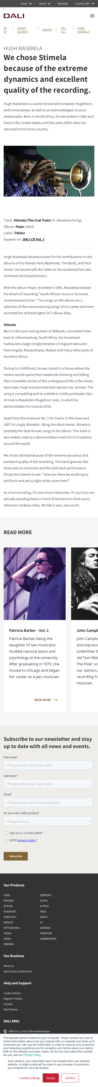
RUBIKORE (10, 911)
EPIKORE (9, 900)
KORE (7, 895)
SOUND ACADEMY (22, 29)
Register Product (13, 998)
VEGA (43, 911)
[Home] (14, 16)
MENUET (8, 922)
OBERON (9, 944)
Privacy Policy (32, 1055)
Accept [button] (50, 1078)
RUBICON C (10, 917)
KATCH (44, 917)
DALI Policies (11, 1009)
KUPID (43, 900)
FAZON (7, 933)
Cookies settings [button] (29, 1078)
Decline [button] (70, 1078)
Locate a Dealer (12, 993)
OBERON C (46, 895)
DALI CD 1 (63, 29)
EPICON (8, 906)
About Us (9, 966)
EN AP (5, 29)
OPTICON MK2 (12, 927)
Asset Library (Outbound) (18, 971)
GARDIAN (45, 927)
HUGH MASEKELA (83, 29)
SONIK (7, 938)
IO (41, 922)
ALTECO (44, 906)
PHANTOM (46, 933)
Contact (8, 1004)
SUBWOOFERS (48, 938)
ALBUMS (47, 29)
